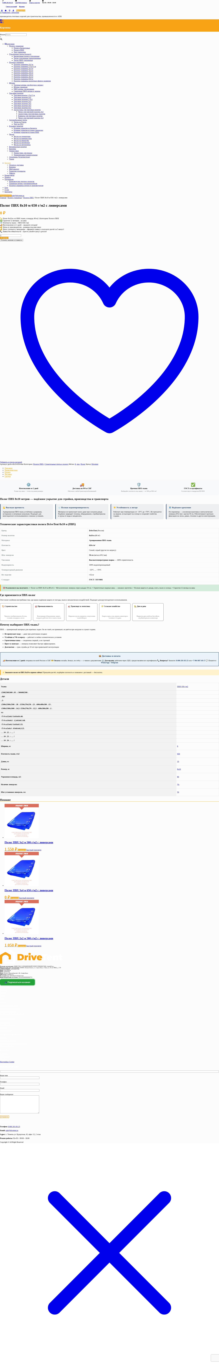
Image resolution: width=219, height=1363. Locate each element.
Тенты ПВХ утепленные (23, 60)
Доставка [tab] (8, 474)
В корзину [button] (22, 850)
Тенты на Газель (20, 122)
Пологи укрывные (16, 46)
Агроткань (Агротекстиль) (19, 157)
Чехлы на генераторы (22, 136)
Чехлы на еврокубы (21, 141)
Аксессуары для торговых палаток (27, 110)
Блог (6, 188)
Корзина (22, 6)
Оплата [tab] (7, 472)
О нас (7, 190)
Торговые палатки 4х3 (22, 106)
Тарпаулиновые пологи (10, 1009)
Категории (10, 44)
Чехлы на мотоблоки (22, 143)
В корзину (4, 238)
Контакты (8, 192)
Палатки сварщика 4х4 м (23, 77)
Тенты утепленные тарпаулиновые (27, 58)
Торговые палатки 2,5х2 (23, 99)
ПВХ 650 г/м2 (182, 687)
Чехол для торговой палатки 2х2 (30, 112)
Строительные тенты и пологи (56, 464)
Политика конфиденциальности (13, 1044)
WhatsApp (105, 663)
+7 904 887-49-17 (198, 661)
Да (178, 784)
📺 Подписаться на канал (17, 982)
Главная (3, 198)
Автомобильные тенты (18, 120)
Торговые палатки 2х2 (22, 97)
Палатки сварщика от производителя (26, 186)
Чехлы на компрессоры (23, 138)
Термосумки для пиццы (23, 153)
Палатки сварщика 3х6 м (23, 73)
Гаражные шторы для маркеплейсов (23, 183)
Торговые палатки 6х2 (22, 108)
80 (178, 777)
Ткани (11, 159)
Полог (83, 464)
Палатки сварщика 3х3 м (23, 69)
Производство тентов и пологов (21, 181)
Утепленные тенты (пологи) (20, 54)
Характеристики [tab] (11, 470)
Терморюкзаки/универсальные (26, 155)
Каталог (8, 163)
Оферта (12, 173)
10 (178, 761)
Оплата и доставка (16, 165)
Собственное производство (11, 1014)
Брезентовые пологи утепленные (26, 56)
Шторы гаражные (20, 87)
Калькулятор (9, 175)
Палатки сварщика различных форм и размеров (32, 81)
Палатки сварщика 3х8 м (23, 75)
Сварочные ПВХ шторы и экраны (27, 91)
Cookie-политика (7, 1046)
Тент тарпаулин (20, 52)
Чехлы (11, 134)
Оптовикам (9, 179)
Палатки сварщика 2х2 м (23, 64)
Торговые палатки (16, 93)
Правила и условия (8, 1041)
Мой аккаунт (20, 10)
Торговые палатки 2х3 (22, 101)
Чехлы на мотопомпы (22, 145)
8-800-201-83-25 (182, 661)
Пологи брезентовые (22, 48)
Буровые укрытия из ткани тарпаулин (28, 130)
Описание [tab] (8, 468)
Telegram (114, 663)
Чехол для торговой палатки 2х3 (30, 118)
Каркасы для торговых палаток (30, 116)
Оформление (5, 1031)
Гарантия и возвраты (17, 171)
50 (178, 792)
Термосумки (14, 151)
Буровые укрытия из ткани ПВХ (26, 132)
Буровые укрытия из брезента (25, 128)
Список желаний (11, 6)
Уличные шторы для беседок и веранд (28, 85)
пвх (78, 464)
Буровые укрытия (16, 126)
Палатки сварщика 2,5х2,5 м (25, 67)
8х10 (179, 769)
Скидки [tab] (8, 476)
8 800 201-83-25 (14, 1127)
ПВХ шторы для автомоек (24, 89)
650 (178, 754)
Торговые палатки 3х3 (22, 104)
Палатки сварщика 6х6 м (23, 79)
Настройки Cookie (7, 1062)
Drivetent (94, 464)
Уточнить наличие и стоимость (11, 240)
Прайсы (8, 177)
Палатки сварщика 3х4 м (23, 71)
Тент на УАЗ (18, 124)
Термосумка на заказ (9, 1006)
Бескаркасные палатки (18, 147)
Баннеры (12, 149)
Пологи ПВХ (19, 50)
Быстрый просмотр (33, 850)
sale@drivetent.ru (12, 1130)
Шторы (12, 83)
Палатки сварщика (16, 62)
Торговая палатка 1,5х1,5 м (24, 95)
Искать (2, 35)
